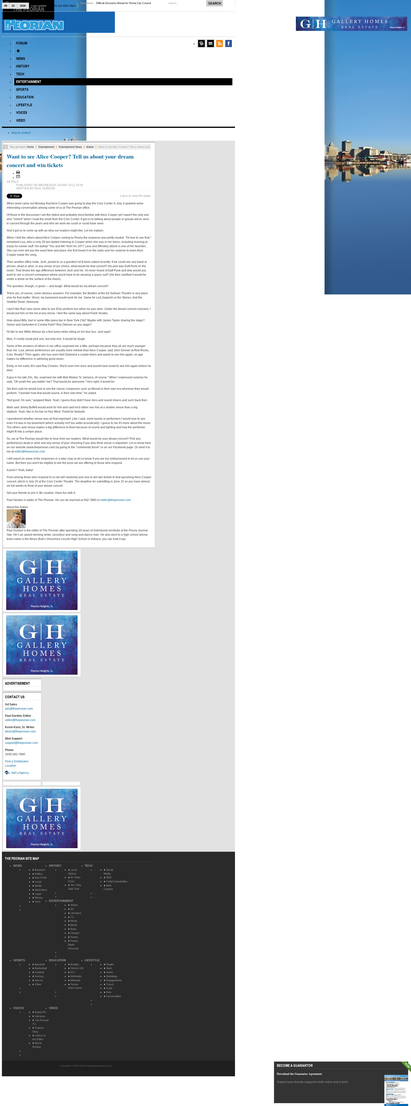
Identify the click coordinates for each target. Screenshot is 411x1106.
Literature (75, 913)
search (172, 3)
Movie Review (37, 1045)
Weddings (111, 976)
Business (40, 869)
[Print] (18, 173)
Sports (19, 960)
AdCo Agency (20, 772)
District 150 (76, 968)
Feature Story (38, 1029)
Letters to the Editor (39, 1037)
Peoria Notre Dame (75, 986)
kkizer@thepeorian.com (20, 731)
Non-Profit (40, 877)
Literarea (40, 1016)
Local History (72, 871)
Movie (73, 920)
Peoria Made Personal (73, 944)
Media (38, 885)
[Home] (18, 50)
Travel (109, 984)
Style (109, 968)
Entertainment (46, 146)
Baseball (39, 964)
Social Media (108, 871)
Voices (18, 1008)
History (55, 865)
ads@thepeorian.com (19, 708)
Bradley (74, 964)
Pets (108, 992)
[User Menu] (201, 43)
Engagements (114, 980)
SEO (109, 877)
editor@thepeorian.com (30, 451)
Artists (90, 146)
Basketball (41, 968)
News (17, 865)
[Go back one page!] (5, 146)
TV (72, 917)
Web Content (108, 887)
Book (73, 929)
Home (30, 146)
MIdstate (75, 980)
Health (109, 964)
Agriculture (41, 889)
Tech (37, 901)
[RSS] (219, 43)
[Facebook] (228, 43)
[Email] (18, 177)
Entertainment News (70, 146)
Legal (38, 893)
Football (39, 972)
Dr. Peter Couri (74, 879)
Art (72, 909)
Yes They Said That (74, 887)
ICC (72, 972)
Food (109, 988)
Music (73, 924)
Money (39, 897)
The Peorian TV (40, 1022)
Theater (74, 933)
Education (57, 960)
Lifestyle (92, 960)
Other (38, 984)
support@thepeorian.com (21, 743)
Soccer (39, 980)
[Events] (210, 43)
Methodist (76, 976)
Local (38, 881)
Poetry (74, 937)
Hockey (39, 976)
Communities (113, 996)
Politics (39, 873)
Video (53, 1008)
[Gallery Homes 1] (351, 30)
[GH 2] (42, 609)
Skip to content (20, 133)
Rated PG (40, 1012)
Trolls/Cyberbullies (116, 881)
